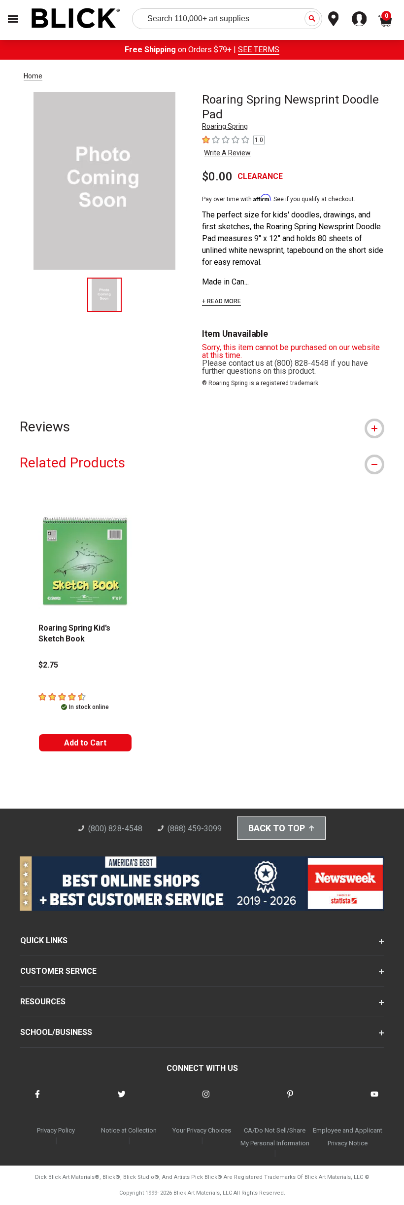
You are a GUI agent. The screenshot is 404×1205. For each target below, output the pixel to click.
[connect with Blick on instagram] (206, 1100)
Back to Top (276, 828)
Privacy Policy (56, 1130)
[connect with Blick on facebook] (37, 1100)
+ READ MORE (221, 301)
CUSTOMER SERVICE (58, 971)
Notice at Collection (129, 1130)
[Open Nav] (13, 19)
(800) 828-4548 (115, 828)
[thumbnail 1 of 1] (104, 295)
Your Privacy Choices (201, 1130)
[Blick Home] (76, 19)
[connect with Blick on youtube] (374, 1100)
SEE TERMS (258, 49)
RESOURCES (43, 1001)
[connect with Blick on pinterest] (290, 1100)
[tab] (202, 427)
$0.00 (217, 176)
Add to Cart (85, 742)
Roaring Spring (225, 126)
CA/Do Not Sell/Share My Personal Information (274, 1137)
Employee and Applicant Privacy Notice (347, 1137)
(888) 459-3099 (195, 828)
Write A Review (227, 153)
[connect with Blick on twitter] (122, 1100)
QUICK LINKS (43, 940)
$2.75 (48, 665)
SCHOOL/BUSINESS (56, 1032)
